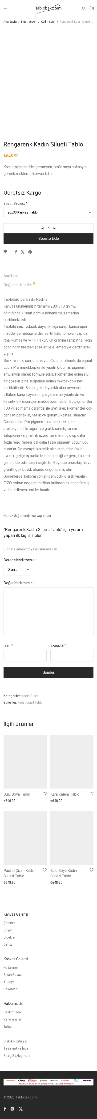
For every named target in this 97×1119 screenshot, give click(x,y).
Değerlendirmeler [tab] (19, 284)
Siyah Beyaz (13, 975)
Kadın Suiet (48, 21)
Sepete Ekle (48, 238)
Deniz (8, 944)
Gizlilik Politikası (15, 1041)
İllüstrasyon (28, 21)
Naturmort (12, 967)
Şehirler (9, 923)
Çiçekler (10, 937)
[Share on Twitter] (22, 252)
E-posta (58, 645)
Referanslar (12, 1019)
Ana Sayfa (10, 21)
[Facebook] (5, 1108)
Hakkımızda (12, 1012)
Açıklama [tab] (11, 276)
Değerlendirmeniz (19, 583)
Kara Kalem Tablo (64, 794)
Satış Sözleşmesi (17, 1056)
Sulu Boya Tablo (17, 794)
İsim (8, 645)
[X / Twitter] (21, 1108)
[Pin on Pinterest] (30, 252)
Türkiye (9, 982)
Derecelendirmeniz (20, 560)
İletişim (9, 1027)
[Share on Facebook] (16, 252)
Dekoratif (11, 989)
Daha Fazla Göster (16, 801)
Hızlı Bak (38, 801)
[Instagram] (12, 1108)
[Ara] (85, 8)
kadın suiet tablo (30, 702)
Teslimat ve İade (16, 1048)
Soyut (8, 930)
